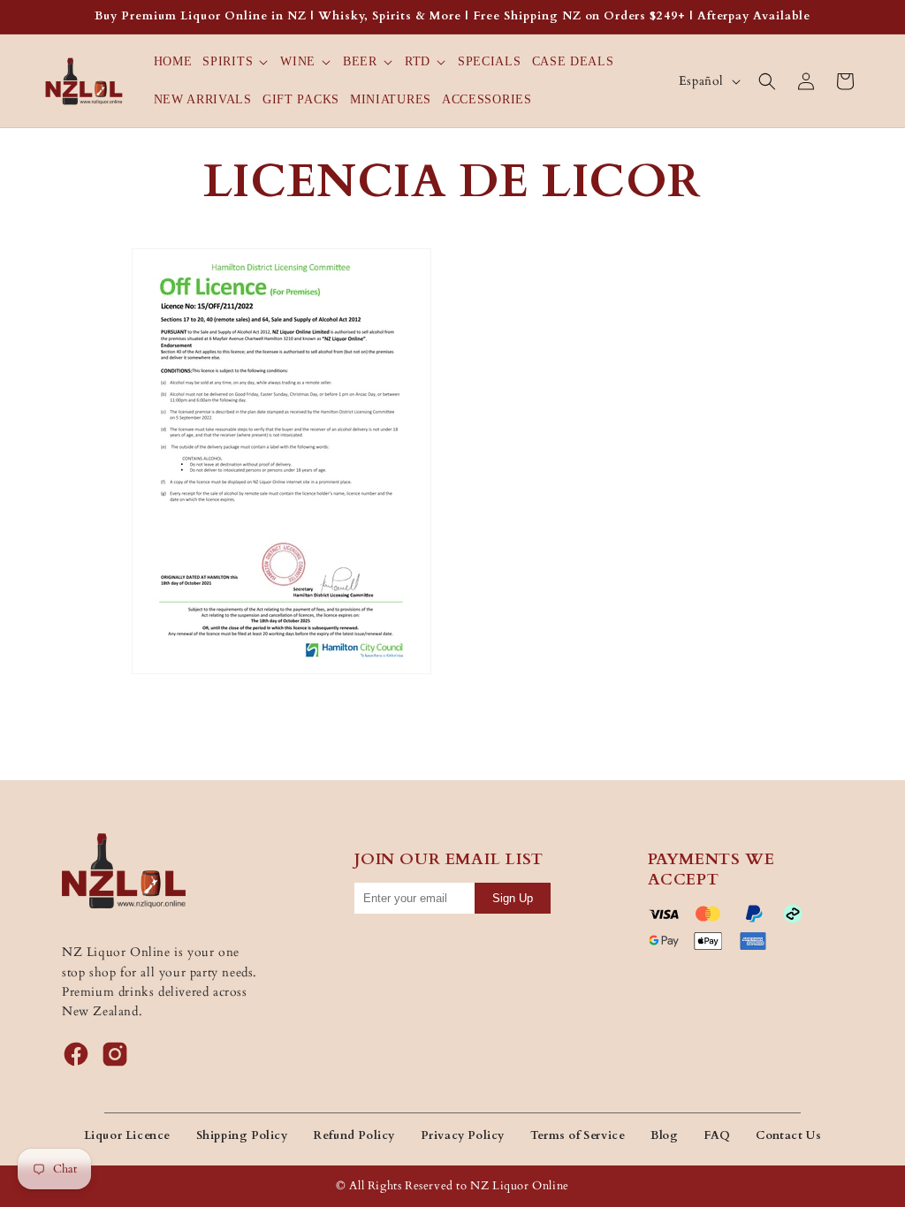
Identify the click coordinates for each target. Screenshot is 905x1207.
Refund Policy (354, 1135)
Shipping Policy (242, 1135)
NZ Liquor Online (519, 1186)
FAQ (717, 1135)
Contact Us (788, 1135)
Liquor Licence (127, 1135)
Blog (664, 1135)
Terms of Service (578, 1135)
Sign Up (512, 898)
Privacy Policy (463, 1135)
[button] (236, 61)
